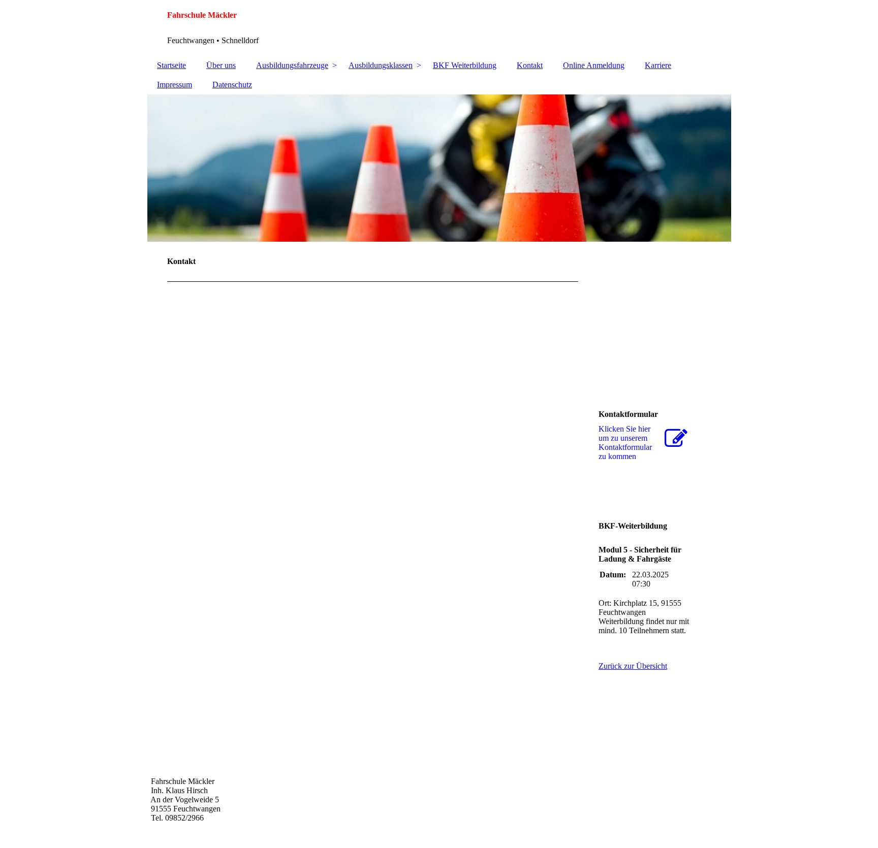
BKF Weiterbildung (464, 65)
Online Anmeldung (593, 65)
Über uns (221, 65)
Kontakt (530, 65)
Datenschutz (232, 84)
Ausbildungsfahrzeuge (292, 65)
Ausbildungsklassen (381, 65)
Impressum (174, 84)
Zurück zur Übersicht (633, 666)
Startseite (171, 65)
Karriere (658, 65)
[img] (439, 168)
